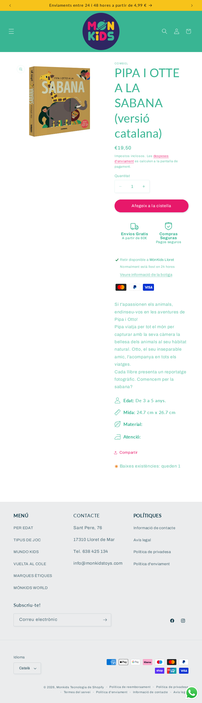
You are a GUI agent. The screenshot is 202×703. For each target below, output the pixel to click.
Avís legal (142, 540)
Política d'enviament (152, 564)
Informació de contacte (154, 528)
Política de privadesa (152, 552)
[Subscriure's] (105, 619)
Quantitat (122, 176)
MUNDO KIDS (26, 552)
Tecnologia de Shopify (87, 687)
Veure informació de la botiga (146, 274)
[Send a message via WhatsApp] (192, 693)
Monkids (62, 687)
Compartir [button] (128, 452)
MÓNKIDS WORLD (31, 588)
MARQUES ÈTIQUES (33, 576)
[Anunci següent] (191, 5)
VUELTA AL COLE (30, 564)
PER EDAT (23, 528)
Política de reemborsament (130, 687)
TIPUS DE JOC (27, 540)
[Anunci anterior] (10, 5)
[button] (11, 31)
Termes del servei (77, 692)
